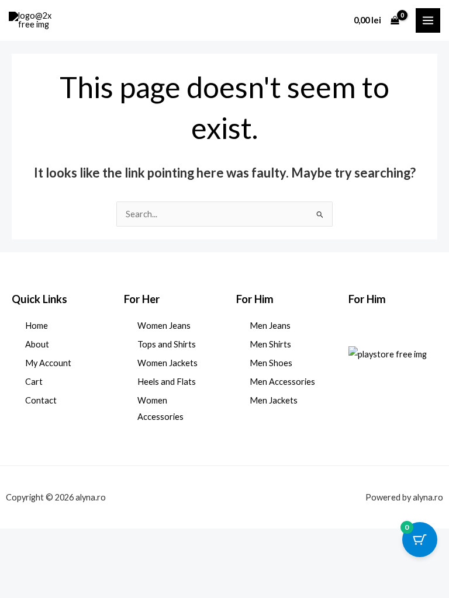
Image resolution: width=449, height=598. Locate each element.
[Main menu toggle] (428, 20)
